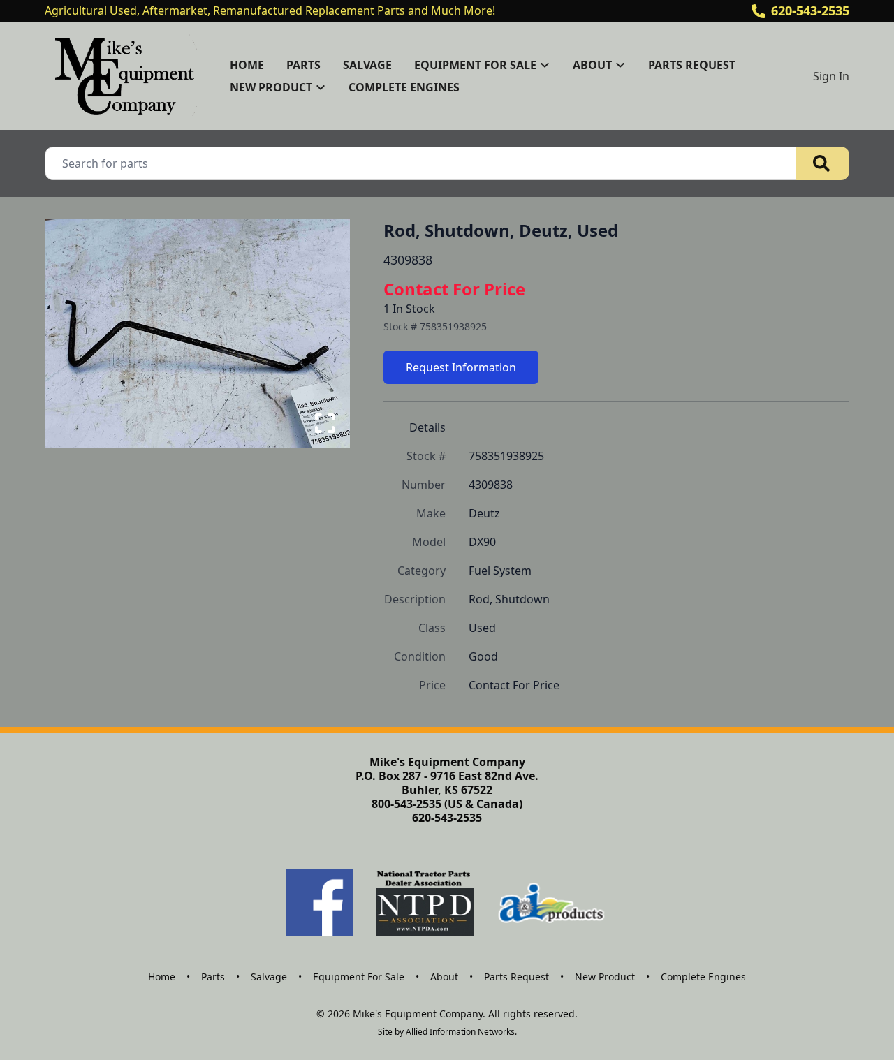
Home (247, 65)
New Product (605, 976)
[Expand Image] (325, 423)
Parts (303, 65)
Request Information (461, 367)
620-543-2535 (810, 10)
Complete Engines (404, 87)
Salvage (367, 65)
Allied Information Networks (460, 1032)
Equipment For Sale (358, 976)
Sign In (831, 76)
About (444, 976)
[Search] (822, 163)
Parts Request (691, 65)
